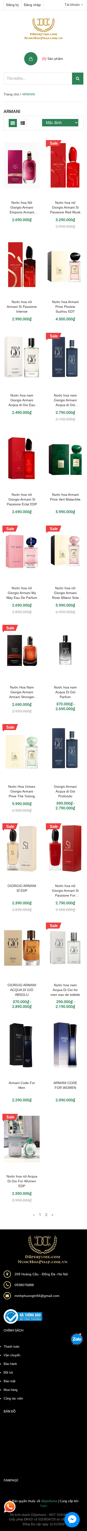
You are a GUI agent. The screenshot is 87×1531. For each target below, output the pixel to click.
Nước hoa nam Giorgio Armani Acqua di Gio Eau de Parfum (21, 400)
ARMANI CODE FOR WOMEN (65, 1085)
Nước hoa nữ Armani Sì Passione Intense (22, 306)
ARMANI (12, 111)
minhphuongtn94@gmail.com (36, 1296)
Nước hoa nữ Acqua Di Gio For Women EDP (22, 1181)
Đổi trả (8, 1372)
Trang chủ (11, 94)
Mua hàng (10, 1390)
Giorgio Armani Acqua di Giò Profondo (65, 791)
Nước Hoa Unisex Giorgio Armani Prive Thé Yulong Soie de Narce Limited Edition (21, 792)
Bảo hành (10, 1364)
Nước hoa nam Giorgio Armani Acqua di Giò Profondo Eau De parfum (65, 400)
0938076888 (24, 1285)
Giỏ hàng (50, 53)
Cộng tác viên (13, 1398)
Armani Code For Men (22, 1085)
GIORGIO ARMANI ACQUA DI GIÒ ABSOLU (21, 990)
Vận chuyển (12, 1355)
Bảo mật (9, 1381)
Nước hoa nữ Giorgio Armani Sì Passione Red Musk (65, 207)
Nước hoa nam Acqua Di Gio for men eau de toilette (65, 990)
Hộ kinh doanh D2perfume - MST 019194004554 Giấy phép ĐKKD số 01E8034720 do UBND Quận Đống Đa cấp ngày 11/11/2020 (43, 1519)
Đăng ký (12, 5)
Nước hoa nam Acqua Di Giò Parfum (65, 692)
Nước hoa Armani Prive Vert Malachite (65, 497)
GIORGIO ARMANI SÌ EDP (21, 888)
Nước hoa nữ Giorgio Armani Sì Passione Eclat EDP (22, 499)
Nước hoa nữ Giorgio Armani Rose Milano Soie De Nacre (65, 593)
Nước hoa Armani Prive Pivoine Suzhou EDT (65, 306)
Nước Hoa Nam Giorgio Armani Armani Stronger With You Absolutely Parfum (22, 692)
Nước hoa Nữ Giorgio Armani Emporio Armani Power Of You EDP (21, 208)
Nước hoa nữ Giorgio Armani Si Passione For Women (65, 891)
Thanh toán (11, 1346)
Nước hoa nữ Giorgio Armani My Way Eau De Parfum (21, 593)
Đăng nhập (32, 5)
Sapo (43, 1505)
